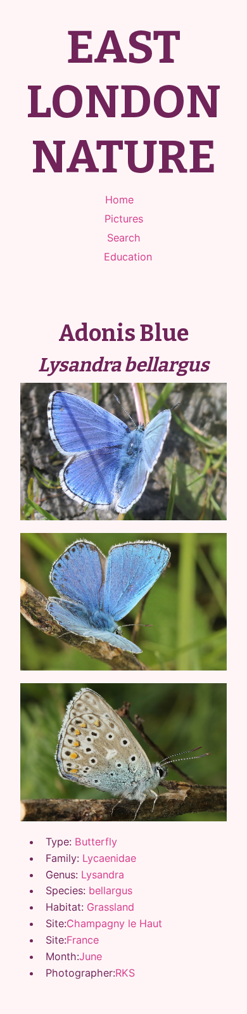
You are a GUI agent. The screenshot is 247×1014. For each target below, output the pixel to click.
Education (128, 256)
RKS (125, 972)
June (90, 956)
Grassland (110, 907)
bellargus (110, 890)
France (82, 940)
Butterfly (96, 841)
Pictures (123, 218)
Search (124, 237)
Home (119, 199)
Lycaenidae (109, 858)
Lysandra (102, 874)
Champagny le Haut (114, 923)
